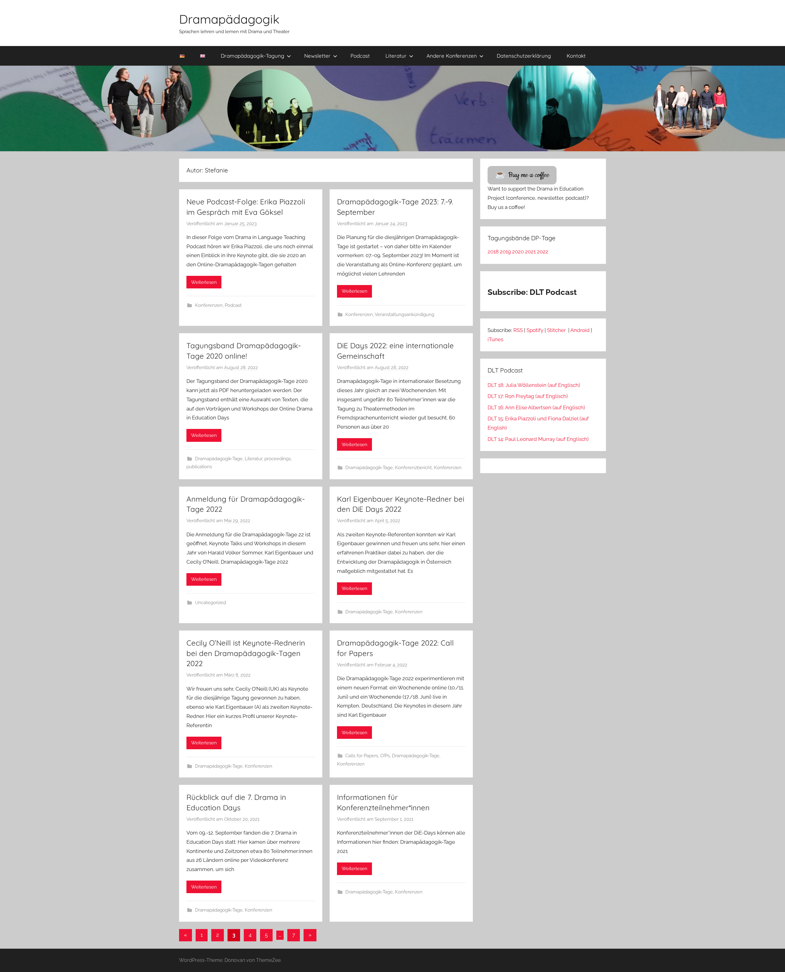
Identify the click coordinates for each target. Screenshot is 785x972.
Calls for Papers (361, 755)
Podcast (360, 55)
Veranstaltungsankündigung (404, 314)
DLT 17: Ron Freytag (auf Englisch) (528, 396)
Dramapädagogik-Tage (219, 458)
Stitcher (557, 330)
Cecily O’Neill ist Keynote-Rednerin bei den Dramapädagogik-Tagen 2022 (245, 653)
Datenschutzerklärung (524, 55)
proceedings (277, 458)
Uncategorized (210, 602)
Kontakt (576, 55)
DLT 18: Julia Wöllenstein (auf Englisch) (534, 385)
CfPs (385, 755)
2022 (542, 252)
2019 (505, 252)
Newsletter (317, 55)
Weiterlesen (204, 282)
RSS (518, 330)
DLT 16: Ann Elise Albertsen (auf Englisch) (536, 407)
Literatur (396, 55)
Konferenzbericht (413, 467)
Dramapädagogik (229, 19)
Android (580, 330)
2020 (518, 252)
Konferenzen (209, 305)
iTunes (495, 339)
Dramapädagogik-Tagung (252, 55)
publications (199, 466)
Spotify (535, 330)
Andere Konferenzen (452, 55)
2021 (530, 252)
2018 (493, 252)
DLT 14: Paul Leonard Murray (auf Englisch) (538, 439)
